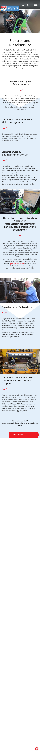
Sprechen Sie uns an (16, 264)
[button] (36, 4)
